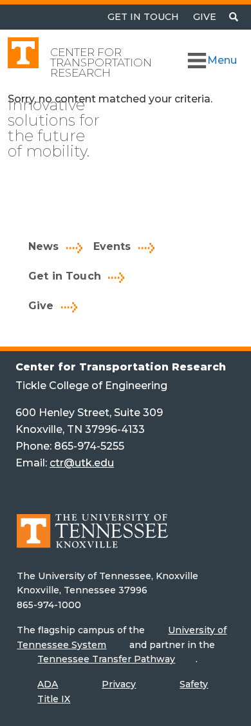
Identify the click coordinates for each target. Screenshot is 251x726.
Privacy (119, 684)
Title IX (53, 699)
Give (204, 17)
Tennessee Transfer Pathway (106, 659)
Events (112, 246)
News (43, 246)
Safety (194, 684)
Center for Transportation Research (101, 62)
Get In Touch (143, 17)
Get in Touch (64, 276)
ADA (47, 684)
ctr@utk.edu (82, 463)
